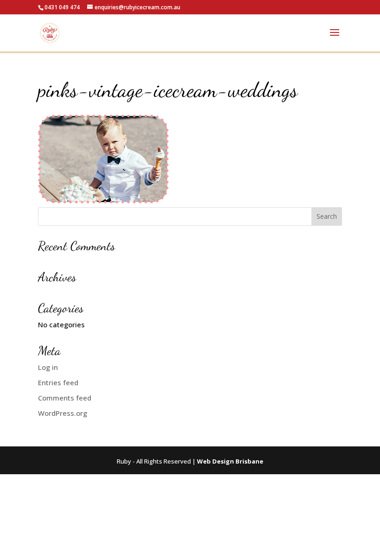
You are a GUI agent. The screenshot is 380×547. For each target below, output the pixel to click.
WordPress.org (62, 413)
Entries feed (58, 382)
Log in (48, 367)
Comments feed (64, 397)
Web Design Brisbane (230, 461)
